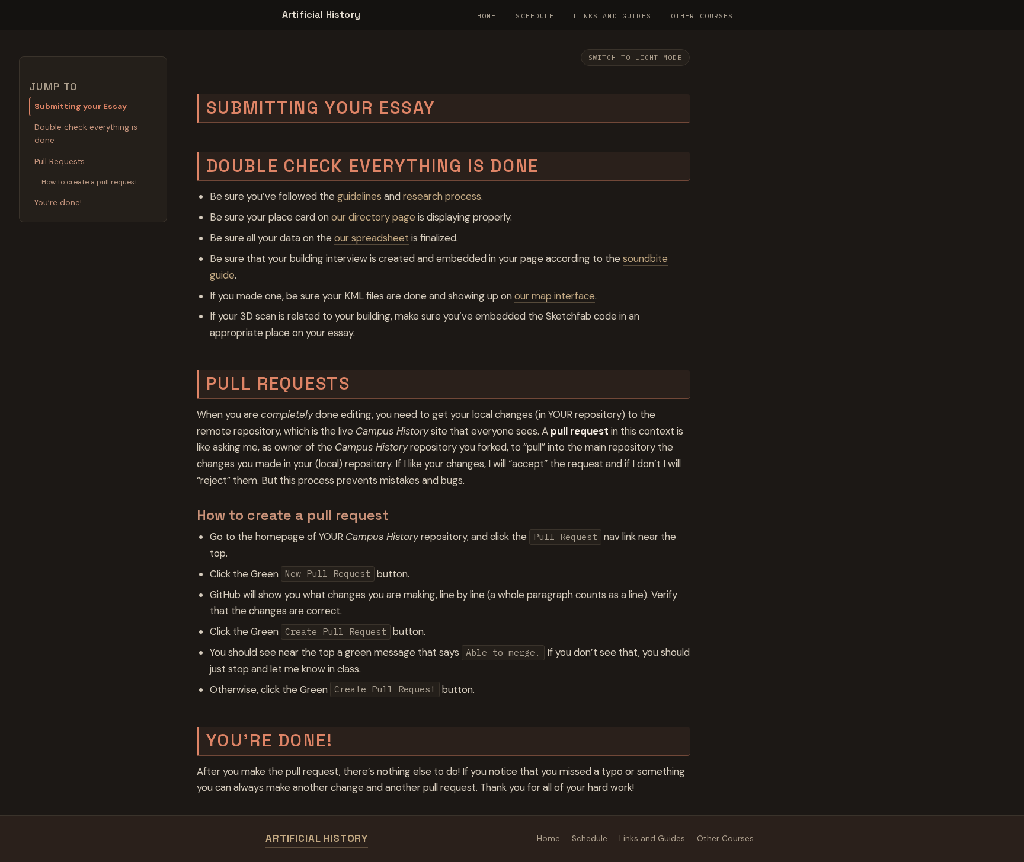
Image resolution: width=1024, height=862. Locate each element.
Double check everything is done (85, 133)
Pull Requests (59, 162)
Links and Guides (612, 15)
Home (487, 15)
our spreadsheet (371, 237)
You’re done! (58, 202)
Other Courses (702, 15)
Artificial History (321, 14)
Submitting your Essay (80, 106)
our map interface (554, 295)
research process (442, 196)
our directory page (373, 217)
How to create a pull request (89, 182)
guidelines (359, 196)
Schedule (535, 15)
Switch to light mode (635, 57)
